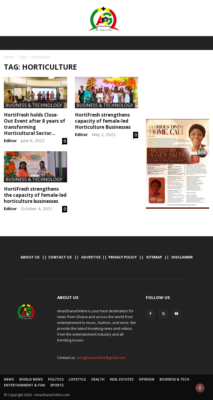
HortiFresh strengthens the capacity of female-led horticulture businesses (35, 195)
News (9, 379)
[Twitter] (163, 314)
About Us (30, 257)
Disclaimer (182, 257)
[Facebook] (150, 314)
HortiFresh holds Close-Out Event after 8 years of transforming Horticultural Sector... (34, 124)
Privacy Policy (122, 257)
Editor (10, 140)
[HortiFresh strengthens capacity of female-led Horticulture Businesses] (106, 92)
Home (9, 57)
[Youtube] (176, 314)
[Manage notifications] (200, 387)
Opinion (146, 379)
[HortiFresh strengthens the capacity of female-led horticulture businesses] (35, 167)
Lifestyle (77, 379)
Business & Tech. (174, 379)
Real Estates (121, 379)
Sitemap (154, 257)
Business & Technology (34, 105)
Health (98, 379)
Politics (56, 379)
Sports (57, 385)
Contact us (60, 257)
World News (31, 379)
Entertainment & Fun (24, 385)
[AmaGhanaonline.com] (106, 18)
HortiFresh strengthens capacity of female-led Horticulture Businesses (103, 121)
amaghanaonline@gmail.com (101, 357)
